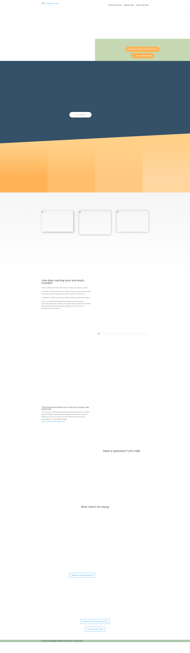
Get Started (142, 5)
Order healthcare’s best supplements (53, 421)
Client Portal (114, 5)
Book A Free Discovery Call (95, 621)
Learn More (53, 483)
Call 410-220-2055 (144, 55)
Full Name (98, 458)
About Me (129, 5)
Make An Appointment (82, 575)
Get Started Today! (110, 33)
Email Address (99, 454)
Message (98, 469)
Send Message (104, 474)
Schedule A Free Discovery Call (142, 49)
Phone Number (100, 462)
